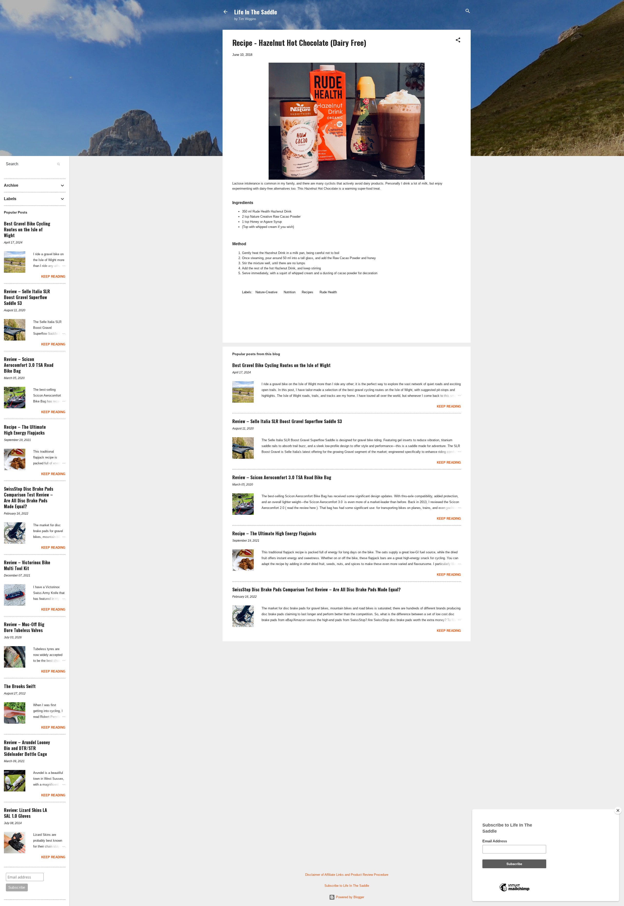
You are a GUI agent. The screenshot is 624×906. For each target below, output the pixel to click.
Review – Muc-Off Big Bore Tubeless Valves (24, 627)
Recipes (307, 292)
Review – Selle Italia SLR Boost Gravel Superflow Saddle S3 (287, 421)
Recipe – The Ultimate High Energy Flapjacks (274, 533)
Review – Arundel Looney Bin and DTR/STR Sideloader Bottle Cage (27, 748)
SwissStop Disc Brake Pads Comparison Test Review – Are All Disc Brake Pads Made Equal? (316, 589)
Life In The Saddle (255, 11)
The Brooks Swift (20, 686)
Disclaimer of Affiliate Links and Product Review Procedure (346, 875)
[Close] (618, 810)
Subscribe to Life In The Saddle (346, 885)
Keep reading (449, 406)
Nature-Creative (266, 292)
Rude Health (328, 292)
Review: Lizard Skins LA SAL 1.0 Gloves (25, 813)
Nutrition (289, 292)
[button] (458, 40)
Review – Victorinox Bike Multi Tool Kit (27, 565)
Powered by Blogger (349, 897)
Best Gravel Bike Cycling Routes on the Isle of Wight (281, 365)
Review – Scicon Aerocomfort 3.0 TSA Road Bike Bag (281, 477)
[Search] (468, 11)
